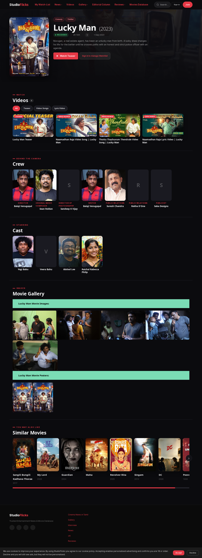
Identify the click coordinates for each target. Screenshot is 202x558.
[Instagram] (18, 527)
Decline (193, 553)
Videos (70, 4)
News (58, 4)
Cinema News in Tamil (78, 514)
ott (69, 536)
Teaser (27, 108)
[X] (25, 527)
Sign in (177, 4)
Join (187, 4)
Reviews (119, 4)
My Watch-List (42, 4)
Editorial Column (101, 4)
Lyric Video (59, 108)
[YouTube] (32, 527)
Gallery (82, 4)
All (16, 108)
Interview (72, 525)
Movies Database (139, 4)
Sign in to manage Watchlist (95, 56)
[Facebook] (12, 527)
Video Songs (42, 108)
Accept (178, 553)
